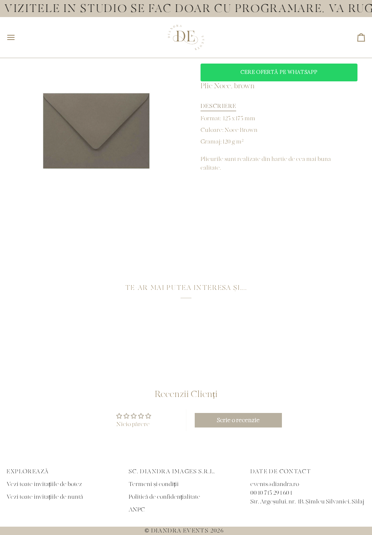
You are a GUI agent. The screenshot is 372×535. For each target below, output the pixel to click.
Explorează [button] (28, 471)
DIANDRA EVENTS (180, 530)
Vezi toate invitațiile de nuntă (45, 497)
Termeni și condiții (154, 484)
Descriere (218, 106)
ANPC (137, 509)
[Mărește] (20, 184)
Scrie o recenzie (238, 420)
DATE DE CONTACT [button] (280, 471)
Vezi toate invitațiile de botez (44, 484)
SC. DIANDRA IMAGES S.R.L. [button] (172, 471)
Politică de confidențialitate (164, 497)
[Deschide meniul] (17, 37)
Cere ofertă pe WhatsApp (278, 72)
